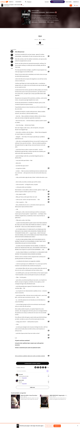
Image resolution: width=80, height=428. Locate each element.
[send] (47, 371)
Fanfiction (33, 14)
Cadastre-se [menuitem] (75, 1)
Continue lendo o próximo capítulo (32, 363)
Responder (24, 378)
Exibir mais (32, 387)
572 (44, 39)
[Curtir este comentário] (48, 376)
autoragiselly (40, 44)
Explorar (11, 1)
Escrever (47, 1)
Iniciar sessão (49, 425)
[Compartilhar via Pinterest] (12, 58)
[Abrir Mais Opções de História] (12, 68)
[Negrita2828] (17, 381)
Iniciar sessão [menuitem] (69, 1)
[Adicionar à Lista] (71, 5)
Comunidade (18, 1)
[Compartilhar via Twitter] (12, 55)
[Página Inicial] (4, 2)
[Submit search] (25, 2)
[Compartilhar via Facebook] (12, 51)
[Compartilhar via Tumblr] (12, 61)
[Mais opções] (49, 374)
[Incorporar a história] (12, 65)
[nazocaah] (17, 375)
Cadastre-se (57, 425)
